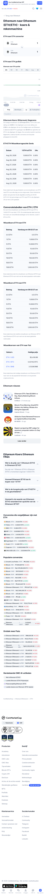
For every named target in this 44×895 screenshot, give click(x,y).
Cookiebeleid (26, 766)
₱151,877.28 (21, 587)
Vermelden (5, 816)
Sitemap (4, 804)
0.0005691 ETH (17, 531)
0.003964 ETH (20, 550)
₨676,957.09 (22, 663)
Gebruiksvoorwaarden (30, 755)
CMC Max (5, 762)
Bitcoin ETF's (6, 770)
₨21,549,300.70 (19, 590)
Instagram (25, 828)
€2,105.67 (21, 619)
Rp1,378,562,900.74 (19, 568)
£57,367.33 (17, 593)
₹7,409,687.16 (17, 565)
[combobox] (22, 114)
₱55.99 (17, 606)
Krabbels (5, 800)
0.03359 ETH (19, 541)
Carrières (25, 785)
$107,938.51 (17, 571)
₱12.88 (16, 597)
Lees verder (22, 441)
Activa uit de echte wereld (11, 781)
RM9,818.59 (22, 635)
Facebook (25, 831)
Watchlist (5, 796)
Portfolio (4, 792)
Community (26, 820)
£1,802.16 (21, 657)
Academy (5, 751)
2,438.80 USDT (23, 623)
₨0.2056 (16, 577)
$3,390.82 (21, 613)
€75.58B (9, 8)
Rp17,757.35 (17, 581)
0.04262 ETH (17, 534)
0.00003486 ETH (20, 547)
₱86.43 (15, 600)
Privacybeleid (27, 759)
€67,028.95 (17, 574)
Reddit (24, 835)
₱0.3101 (16, 616)
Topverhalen (6, 766)
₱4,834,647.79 (18, 584)
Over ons (25, 751)
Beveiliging (26, 781)
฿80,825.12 (21, 653)
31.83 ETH (17, 521)
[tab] (27, 109)
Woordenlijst (6, 835)
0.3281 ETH (17, 544)
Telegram (25, 824)
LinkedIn (25, 839)
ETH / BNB (10, 367)
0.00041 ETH (17, 525)
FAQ (3, 831)
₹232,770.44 (21, 603)
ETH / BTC (10, 362)
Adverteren (6, 755)
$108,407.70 (17, 610)
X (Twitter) (25, 816)
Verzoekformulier (8, 820)
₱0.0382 (20, 561)
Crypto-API (6, 774)
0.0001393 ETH (18, 538)
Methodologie (27, 777)
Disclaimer (25, 774)
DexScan (5, 777)
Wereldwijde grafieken (9, 785)
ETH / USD (10, 357)
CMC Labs (5, 759)
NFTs (3, 789)
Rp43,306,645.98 (23, 646)
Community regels (28, 770)
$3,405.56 (21, 650)
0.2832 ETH (16, 528)
